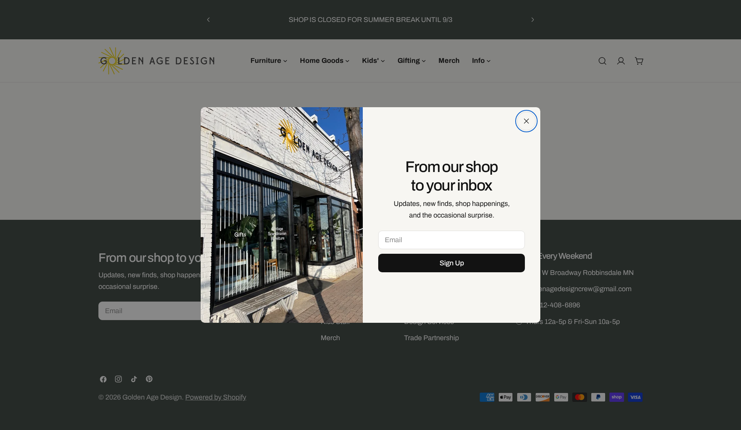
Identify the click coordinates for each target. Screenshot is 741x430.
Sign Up (452, 263)
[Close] (526, 121)
